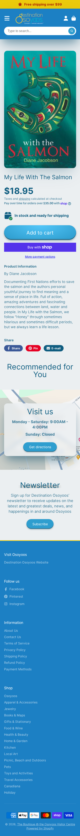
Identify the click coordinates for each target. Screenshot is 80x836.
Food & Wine (13, 728)
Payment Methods (18, 669)
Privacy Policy (15, 650)
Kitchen (10, 747)
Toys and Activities (18, 773)
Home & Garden (15, 741)
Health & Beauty (16, 735)
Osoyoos (10, 696)
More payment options (40, 256)
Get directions (40, 447)
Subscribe (40, 524)
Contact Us (12, 637)
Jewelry (10, 709)
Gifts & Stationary (17, 722)
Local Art (11, 754)
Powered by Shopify (40, 828)
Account (65, 18)
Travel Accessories (18, 780)
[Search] (71, 31)
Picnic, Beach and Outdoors (25, 760)
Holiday (10, 792)
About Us (11, 631)
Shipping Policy (15, 656)
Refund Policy (14, 663)
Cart (73, 18)
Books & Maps (14, 715)
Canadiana (12, 786)
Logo (29, 18)
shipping (24, 198)
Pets (7, 767)
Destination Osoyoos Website (26, 562)
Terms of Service (17, 643)
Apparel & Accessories (21, 702)
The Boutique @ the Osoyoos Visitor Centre (46, 824)
